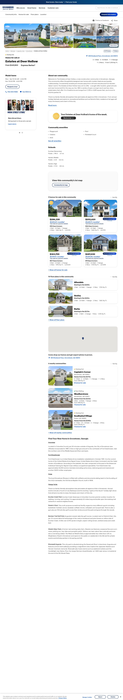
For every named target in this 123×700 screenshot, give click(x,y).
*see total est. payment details (59, 223)
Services (42, 8)
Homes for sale (24, 14)
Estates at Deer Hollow (40, 51)
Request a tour (12, 87)
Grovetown (29, 51)
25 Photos (107, 51)
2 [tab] (23, 133)
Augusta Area (20, 51)
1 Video (115, 51)
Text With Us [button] (26, 92)
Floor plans (34, 14)
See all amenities (54, 141)
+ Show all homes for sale (57, 270)
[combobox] (107, 8)
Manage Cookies (87, 697)
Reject (100, 697)
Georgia (13, 51)
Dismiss (113, 697)
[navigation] (26, 51)
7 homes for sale (80, 405)
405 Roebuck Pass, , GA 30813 (103, 56)
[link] (27, 35)
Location (43, 14)
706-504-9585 (12, 92)
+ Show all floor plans (56, 320)
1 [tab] (20, 133)
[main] (61, 359)
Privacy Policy (63, 698)
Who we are (20, 8)
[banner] (61, 2)
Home (7, 51)
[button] (109, 14)
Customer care (53, 8)
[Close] (120, 696)
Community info (11, 14)
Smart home (31, 8)
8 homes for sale (80, 383)
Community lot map (61, 185)
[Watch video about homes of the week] (55, 116)
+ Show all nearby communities (60, 433)
